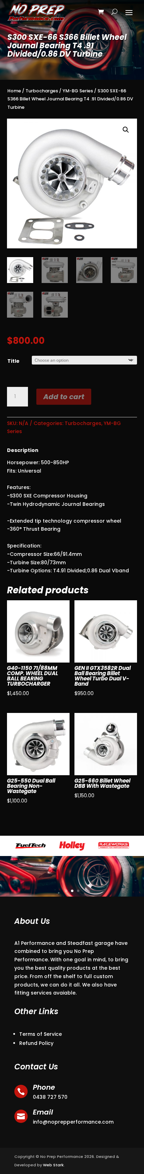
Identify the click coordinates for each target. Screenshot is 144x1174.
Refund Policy (36, 1043)
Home (14, 90)
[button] (126, 129)
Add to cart (63, 397)
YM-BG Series (78, 90)
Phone (44, 1087)
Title (13, 361)
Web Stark (53, 1165)
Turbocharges (42, 90)
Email (43, 1112)
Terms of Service (40, 1034)
